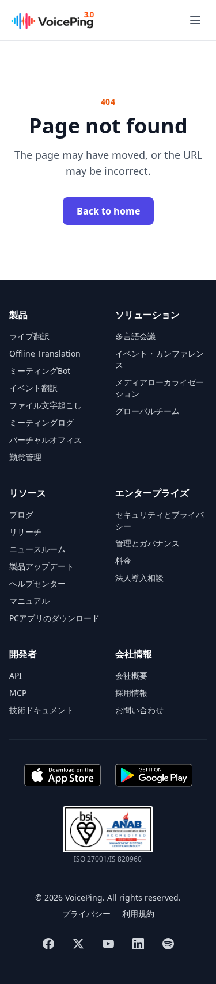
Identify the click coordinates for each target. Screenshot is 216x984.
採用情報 (131, 692)
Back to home (108, 211)
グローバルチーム (147, 410)
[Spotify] (168, 943)
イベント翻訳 (33, 387)
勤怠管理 (25, 456)
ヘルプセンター (37, 583)
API (15, 675)
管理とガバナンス (147, 543)
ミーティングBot (39, 370)
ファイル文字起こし (45, 405)
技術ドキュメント (41, 710)
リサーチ (25, 531)
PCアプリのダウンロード (54, 617)
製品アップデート (41, 566)
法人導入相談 (139, 577)
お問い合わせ (139, 710)
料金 (123, 560)
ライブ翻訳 (29, 336)
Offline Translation (45, 353)
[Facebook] (48, 943)
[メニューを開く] (195, 20)
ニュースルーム (37, 548)
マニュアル (29, 600)
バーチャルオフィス (45, 439)
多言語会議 (135, 336)
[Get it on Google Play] (153, 775)
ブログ (21, 514)
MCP (17, 692)
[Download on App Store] (62, 775)
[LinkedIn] (138, 943)
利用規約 (138, 913)
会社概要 (131, 675)
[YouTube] (108, 943)
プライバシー (86, 913)
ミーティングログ (41, 422)
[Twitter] (78, 943)
